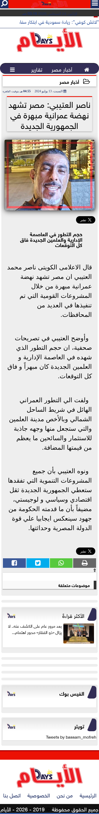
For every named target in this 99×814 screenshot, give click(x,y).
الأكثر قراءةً (73, 614)
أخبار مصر (69, 81)
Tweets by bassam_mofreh (71, 736)
